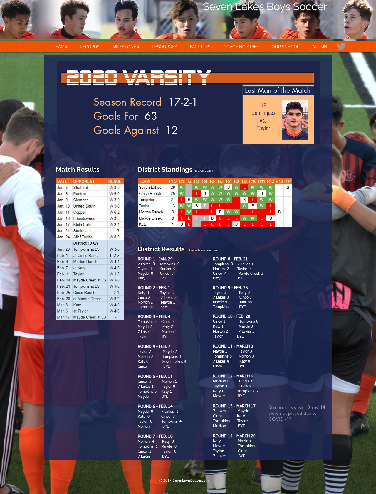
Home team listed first (203, 250)
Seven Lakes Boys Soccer (265, 6)
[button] (59, 46)
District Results (163, 249)
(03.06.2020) (202, 170)
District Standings (165, 169)
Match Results (78, 169)
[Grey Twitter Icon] (341, 46)
